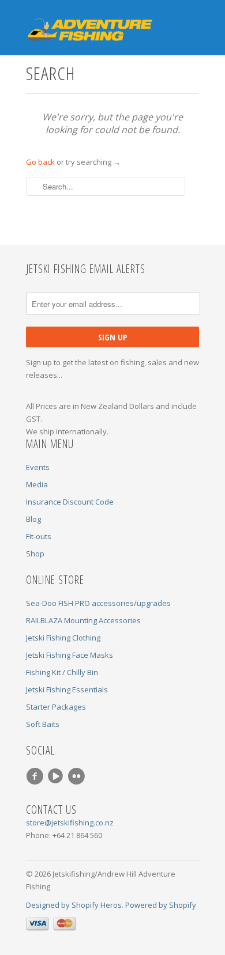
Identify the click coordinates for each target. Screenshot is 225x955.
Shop (35, 553)
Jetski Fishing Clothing (63, 637)
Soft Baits (42, 724)
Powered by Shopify (160, 905)
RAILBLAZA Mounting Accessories (83, 620)
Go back (40, 162)
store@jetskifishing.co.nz (70, 822)
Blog (33, 519)
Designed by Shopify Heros (74, 905)
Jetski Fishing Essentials (67, 689)
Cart (189, 22)
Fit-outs (38, 536)
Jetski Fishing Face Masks (69, 655)
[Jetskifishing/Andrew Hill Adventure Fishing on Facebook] (36, 776)
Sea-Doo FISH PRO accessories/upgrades (98, 603)
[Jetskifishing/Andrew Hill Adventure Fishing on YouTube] (57, 776)
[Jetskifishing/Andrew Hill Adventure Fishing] (83, 30)
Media (37, 484)
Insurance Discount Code (70, 502)
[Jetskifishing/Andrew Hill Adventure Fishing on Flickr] (78, 776)
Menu (166, 22)
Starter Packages (56, 707)
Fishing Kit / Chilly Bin (62, 672)
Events (38, 467)
